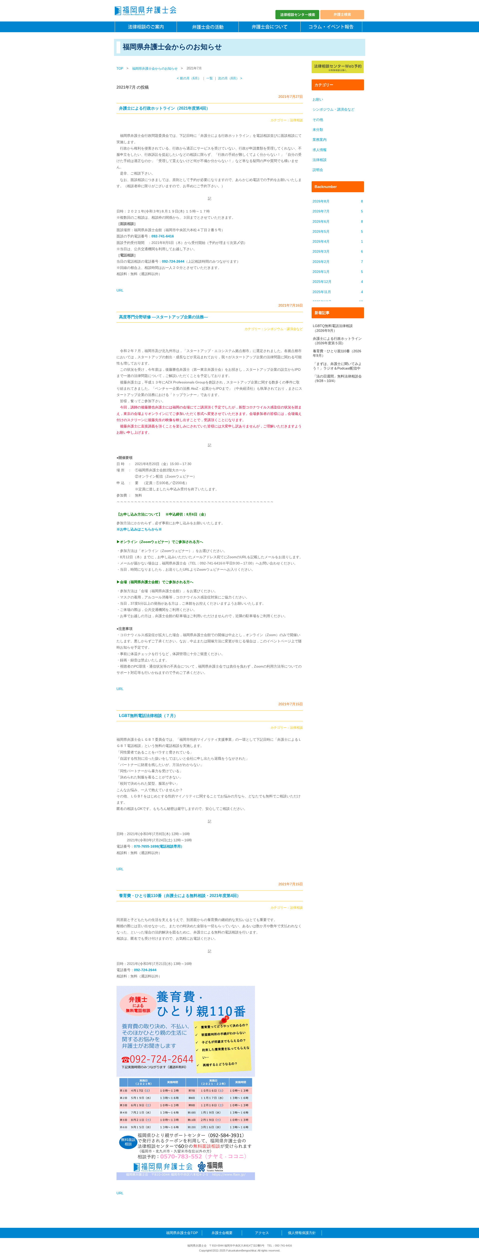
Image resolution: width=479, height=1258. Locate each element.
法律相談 (296, 120)
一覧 (209, 78)
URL (120, 290)
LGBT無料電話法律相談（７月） (148, 716)
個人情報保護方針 (302, 1233)
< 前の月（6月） (189, 78)
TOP (120, 68)
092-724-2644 (145, 970)
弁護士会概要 (222, 1233)
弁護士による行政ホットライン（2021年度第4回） (164, 108)
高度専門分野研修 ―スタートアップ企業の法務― (163, 317)
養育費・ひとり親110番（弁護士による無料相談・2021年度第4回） (180, 896)
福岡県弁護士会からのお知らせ (155, 68)
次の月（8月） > (230, 78)
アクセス (262, 1233)
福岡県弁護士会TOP (182, 1233)
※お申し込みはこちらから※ (139, 529)
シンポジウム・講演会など (283, 329)
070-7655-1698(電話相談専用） (159, 846)
